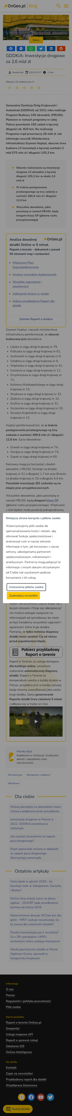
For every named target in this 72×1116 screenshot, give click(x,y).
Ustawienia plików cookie (26, 587)
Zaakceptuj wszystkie (23, 596)
